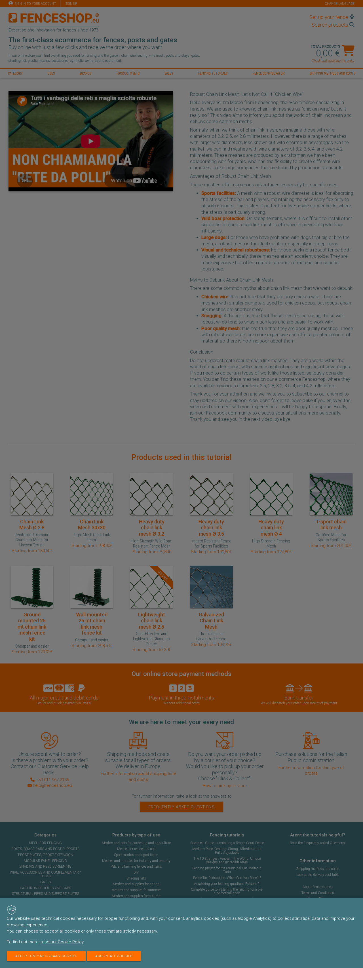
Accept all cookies (113, 956)
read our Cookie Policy (62, 941)
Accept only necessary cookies (46, 956)
